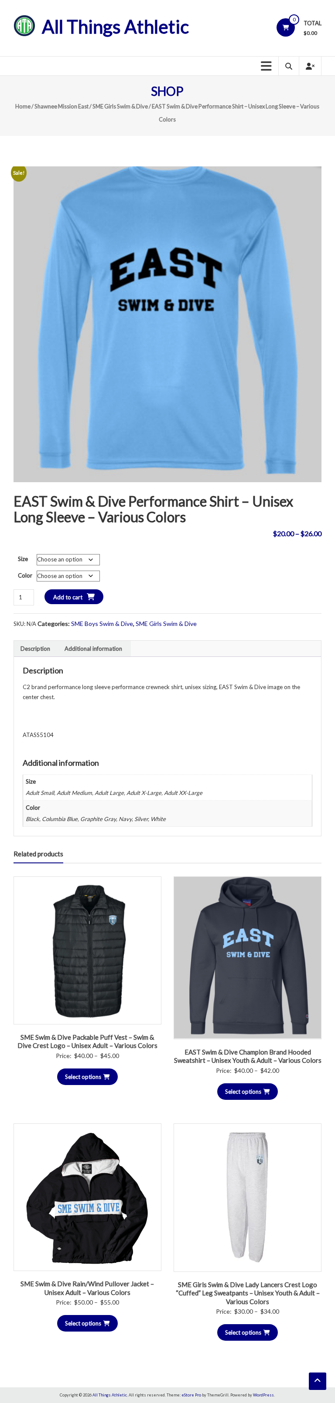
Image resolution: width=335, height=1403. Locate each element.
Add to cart (67, 597)
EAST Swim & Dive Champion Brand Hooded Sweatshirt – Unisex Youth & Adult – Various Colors (247, 1056)
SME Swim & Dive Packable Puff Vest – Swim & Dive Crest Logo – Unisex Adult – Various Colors (87, 1041)
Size (23, 558)
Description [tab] (35, 648)
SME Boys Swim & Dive (102, 623)
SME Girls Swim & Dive (120, 106)
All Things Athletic (115, 26)
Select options (83, 1076)
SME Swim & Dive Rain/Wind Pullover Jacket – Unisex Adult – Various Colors (87, 1288)
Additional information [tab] (93, 648)
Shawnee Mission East (61, 106)
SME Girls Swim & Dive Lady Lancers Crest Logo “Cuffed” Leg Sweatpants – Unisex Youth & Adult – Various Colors (248, 1293)
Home (23, 106)
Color (25, 575)
